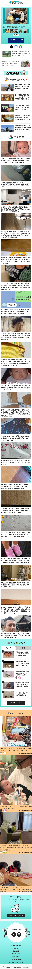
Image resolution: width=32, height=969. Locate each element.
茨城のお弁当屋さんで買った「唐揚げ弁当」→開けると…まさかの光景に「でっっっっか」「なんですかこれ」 (15, 462)
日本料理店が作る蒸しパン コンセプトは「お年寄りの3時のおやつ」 (22, 97)
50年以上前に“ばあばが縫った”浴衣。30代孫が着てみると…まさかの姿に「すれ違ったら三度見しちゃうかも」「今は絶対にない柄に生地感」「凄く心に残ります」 (15, 286)
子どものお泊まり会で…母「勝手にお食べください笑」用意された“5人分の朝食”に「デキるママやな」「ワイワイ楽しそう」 (15, 438)
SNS (23, 648)
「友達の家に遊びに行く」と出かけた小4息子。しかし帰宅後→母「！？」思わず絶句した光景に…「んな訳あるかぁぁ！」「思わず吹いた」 (15, 486)
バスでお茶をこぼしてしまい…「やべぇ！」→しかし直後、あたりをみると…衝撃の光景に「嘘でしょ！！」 (15, 185)
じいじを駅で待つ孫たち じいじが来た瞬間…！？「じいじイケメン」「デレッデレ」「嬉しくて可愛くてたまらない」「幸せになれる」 (22, 696)
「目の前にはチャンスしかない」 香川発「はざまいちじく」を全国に (22, 107)
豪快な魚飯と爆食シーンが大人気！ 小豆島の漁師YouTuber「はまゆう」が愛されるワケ (23, 129)
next (28, 16)
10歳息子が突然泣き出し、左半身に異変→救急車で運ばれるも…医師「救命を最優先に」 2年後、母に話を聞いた (15, 585)
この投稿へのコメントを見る (16, 40)
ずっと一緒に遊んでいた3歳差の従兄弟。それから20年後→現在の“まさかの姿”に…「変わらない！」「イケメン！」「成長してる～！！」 (16, 510)
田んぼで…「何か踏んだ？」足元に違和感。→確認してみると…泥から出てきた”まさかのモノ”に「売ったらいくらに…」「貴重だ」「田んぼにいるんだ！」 (15, 535)
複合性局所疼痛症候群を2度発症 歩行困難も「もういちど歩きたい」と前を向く (21, 54)
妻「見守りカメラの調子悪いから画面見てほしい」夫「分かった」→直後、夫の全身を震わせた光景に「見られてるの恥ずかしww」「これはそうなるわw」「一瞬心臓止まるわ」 (15, 234)
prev (4, 16)
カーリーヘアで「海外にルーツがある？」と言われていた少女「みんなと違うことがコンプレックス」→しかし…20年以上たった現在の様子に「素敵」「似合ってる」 (15, 336)
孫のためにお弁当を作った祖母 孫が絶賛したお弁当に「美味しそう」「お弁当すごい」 (22, 685)
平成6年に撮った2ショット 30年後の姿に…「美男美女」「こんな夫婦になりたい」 (22, 664)
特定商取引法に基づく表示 (16, 962)
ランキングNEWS (16, 956)
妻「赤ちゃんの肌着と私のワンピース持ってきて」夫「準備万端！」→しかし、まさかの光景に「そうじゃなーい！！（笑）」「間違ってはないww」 (15, 311)
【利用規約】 (16, 951)
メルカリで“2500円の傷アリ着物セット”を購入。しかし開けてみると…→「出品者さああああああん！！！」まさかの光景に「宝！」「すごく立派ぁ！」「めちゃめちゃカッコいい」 (16, 610)
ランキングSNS (16, 954)
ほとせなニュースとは (16, 945)
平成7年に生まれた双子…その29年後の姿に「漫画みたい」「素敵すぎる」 (22, 654)
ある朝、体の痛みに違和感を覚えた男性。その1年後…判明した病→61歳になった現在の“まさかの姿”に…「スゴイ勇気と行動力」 (16, 209)
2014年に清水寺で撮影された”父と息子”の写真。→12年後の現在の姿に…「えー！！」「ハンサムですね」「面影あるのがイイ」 (15, 635)
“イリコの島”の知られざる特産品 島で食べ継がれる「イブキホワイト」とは (23, 88)
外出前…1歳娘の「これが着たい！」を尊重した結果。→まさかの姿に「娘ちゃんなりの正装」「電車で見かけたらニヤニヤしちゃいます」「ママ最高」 (15, 561)
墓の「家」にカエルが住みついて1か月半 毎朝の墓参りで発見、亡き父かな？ (11, 63)
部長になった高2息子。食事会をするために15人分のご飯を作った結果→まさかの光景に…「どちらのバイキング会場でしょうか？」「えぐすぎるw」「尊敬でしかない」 (15, 413)
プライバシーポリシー (16, 959)
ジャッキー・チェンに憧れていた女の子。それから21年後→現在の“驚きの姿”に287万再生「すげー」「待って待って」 (15, 388)
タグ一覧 (16, 948)
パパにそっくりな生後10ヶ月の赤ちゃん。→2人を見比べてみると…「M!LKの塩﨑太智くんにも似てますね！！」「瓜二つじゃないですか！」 (15, 161)
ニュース (8, 648)
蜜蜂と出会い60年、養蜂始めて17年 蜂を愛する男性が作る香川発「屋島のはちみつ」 (23, 118)
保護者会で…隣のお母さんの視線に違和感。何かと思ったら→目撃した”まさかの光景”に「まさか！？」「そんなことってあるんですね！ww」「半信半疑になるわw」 (16, 260)
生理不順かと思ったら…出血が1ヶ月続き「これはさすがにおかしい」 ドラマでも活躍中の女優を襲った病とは (22, 674)
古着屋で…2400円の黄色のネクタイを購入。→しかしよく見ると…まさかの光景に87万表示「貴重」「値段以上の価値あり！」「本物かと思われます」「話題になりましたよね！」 (15, 363)
